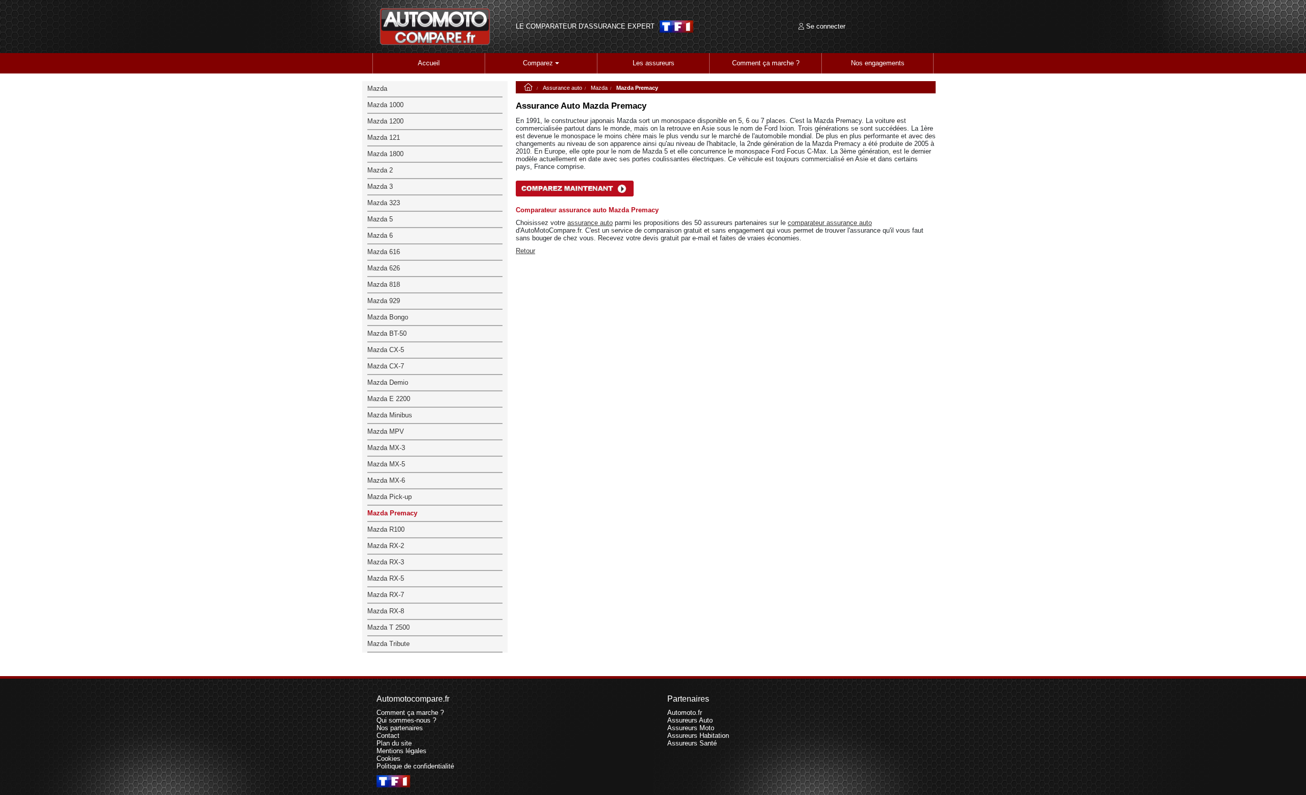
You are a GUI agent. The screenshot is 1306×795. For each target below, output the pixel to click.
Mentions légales (401, 751)
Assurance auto (562, 88)
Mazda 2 (380, 170)
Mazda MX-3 (386, 448)
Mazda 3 (380, 186)
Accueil (429, 63)
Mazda (599, 88)
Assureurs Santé (692, 743)
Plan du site (394, 743)
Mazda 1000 (385, 105)
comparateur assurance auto (830, 223)
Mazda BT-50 (387, 333)
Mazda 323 (383, 203)
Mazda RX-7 (385, 595)
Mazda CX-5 (385, 350)
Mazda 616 (383, 252)
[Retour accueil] (435, 26)
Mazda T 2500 (388, 627)
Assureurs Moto (690, 728)
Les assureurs (653, 63)
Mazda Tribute (388, 644)
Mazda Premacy (392, 513)
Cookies (388, 758)
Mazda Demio (387, 382)
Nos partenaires (399, 728)
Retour (525, 251)
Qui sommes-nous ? (406, 720)
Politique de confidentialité (415, 766)
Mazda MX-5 (386, 464)
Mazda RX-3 (385, 562)
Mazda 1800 (385, 154)
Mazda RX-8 (385, 611)
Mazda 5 (380, 219)
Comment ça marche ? (765, 63)
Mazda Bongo (387, 317)
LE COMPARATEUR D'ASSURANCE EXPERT (585, 26)
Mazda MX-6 (386, 480)
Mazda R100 (386, 529)
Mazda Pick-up (389, 497)
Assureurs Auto (690, 720)
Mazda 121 (383, 137)
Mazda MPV (385, 431)
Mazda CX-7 (385, 366)
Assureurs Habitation (698, 735)
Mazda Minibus (389, 415)
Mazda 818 (383, 284)
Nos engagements (878, 63)
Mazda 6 (380, 235)
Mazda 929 (383, 301)
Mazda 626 (383, 268)
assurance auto (590, 223)
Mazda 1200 (385, 121)
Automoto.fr (684, 712)
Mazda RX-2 (385, 546)
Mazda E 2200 (388, 399)
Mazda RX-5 (385, 578)
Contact (387, 735)
